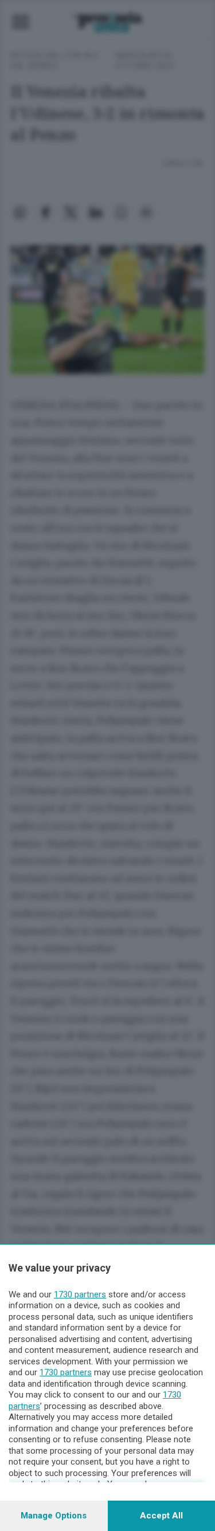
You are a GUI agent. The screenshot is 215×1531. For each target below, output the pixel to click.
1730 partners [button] (80, 1294)
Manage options (54, 1515)
